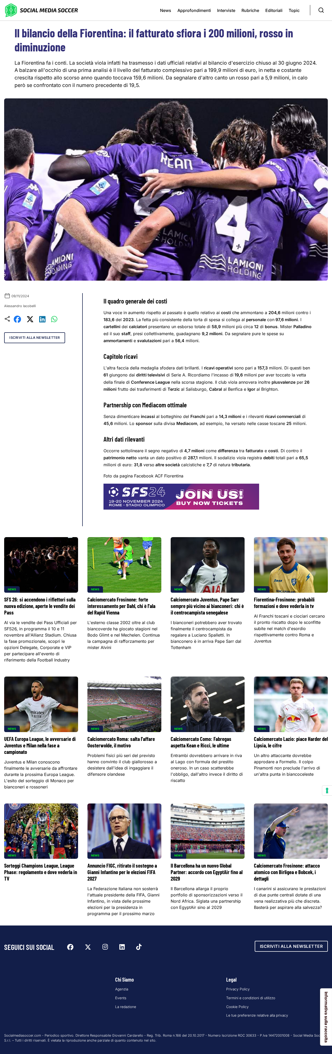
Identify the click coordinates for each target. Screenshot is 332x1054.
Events (120, 998)
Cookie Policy (237, 1007)
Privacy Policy (238, 989)
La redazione (125, 1007)
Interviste (226, 10)
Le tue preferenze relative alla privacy (257, 1015)
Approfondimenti (194, 10)
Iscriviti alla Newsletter (34, 338)
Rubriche (250, 10)
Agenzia (121, 989)
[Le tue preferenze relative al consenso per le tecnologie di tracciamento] (327, 790)
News (165, 10)
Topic (294, 10)
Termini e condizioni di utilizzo (250, 998)
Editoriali (273, 10)
